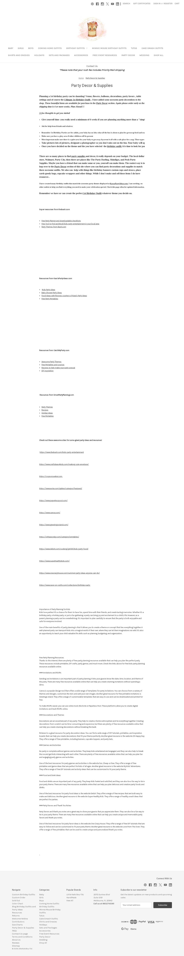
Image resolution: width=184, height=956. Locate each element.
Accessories (81, 55)
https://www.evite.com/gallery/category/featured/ (60, 488)
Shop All (158, 55)
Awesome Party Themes (51, 362)
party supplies (78, 156)
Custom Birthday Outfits (23, 894)
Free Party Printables (50, 299)
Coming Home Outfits (50, 48)
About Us (16, 940)
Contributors (18, 921)
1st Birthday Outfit (92, 193)
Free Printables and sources (53, 365)
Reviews (15, 943)
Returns (16, 915)
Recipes (45, 410)
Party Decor (128, 55)
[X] (107, 3)
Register (168, 3)
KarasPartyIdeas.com (119, 183)
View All (69, 900)
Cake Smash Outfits (152, 48)
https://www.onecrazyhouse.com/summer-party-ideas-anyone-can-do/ (69, 573)
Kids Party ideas (48, 290)
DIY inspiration (47, 371)
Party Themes (47, 407)
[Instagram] (102, 3)
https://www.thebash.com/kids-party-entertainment (62, 452)
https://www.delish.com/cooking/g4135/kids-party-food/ (63, 549)
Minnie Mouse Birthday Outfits (109, 48)
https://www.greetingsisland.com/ (53, 525)
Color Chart (17, 903)
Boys (30, 48)
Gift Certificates (141, 3)
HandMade (71, 897)
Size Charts (17, 925)
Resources (17, 912)
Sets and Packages (59, 55)
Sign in (157, 3)
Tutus (134, 48)
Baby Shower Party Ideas (52, 293)
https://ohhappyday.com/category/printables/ (59, 537)
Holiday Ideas (47, 413)
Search (126, 3)
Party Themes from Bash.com (54, 227)
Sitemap (16, 946)
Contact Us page (20, 934)
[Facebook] (97, 3)
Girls (21, 48)
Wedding (144, 55)
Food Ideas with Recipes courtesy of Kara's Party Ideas (64, 296)
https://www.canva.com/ (49, 513)
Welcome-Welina (20, 918)
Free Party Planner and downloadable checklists (61, 221)
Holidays (39, 55)
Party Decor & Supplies (23, 928)
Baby (10, 48)
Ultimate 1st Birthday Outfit (77, 99)
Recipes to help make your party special (58, 368)
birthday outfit (114, 146)
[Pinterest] (92, 3)
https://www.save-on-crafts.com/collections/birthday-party (64, 585)
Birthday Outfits (75, 48)
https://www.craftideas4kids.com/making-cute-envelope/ (64, 464)
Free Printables (48, 416)
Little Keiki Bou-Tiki (75, 894)
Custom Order (18, 897)
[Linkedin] (117, 3)
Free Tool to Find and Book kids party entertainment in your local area (70, 224)
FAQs (14, 931)
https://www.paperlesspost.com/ (53, 500)
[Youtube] (112, 3)
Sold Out (16, 900)
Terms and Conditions (22, 937)
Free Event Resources (105, 55)
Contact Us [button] (92, 66)
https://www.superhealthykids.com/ (54, 561)
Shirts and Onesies (19, 55)
